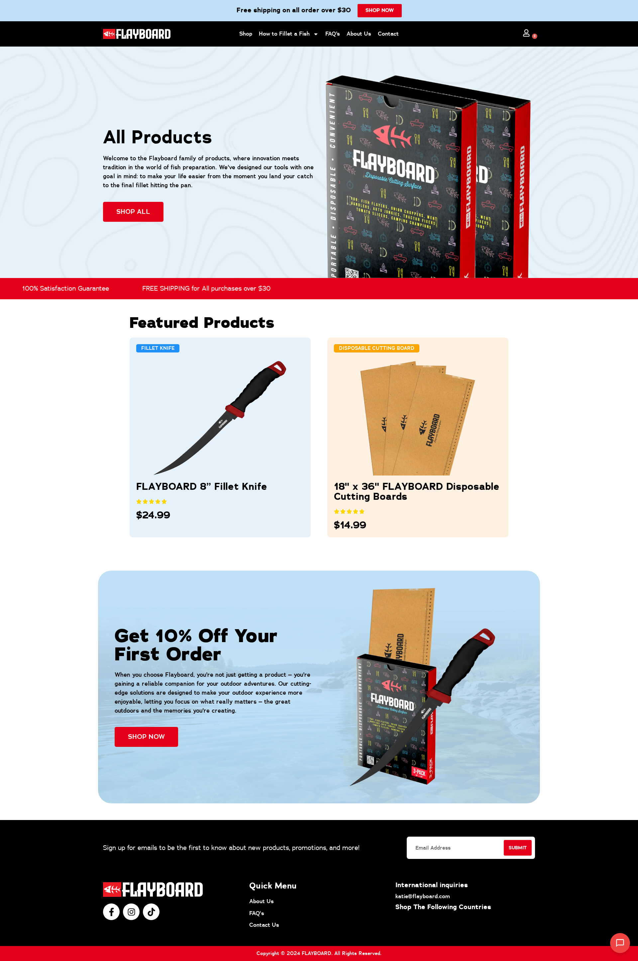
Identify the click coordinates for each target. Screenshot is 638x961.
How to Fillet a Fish (284, 34)
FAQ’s (332, 34)
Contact (388, 34)
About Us (359, 34)
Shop (245, 34)
